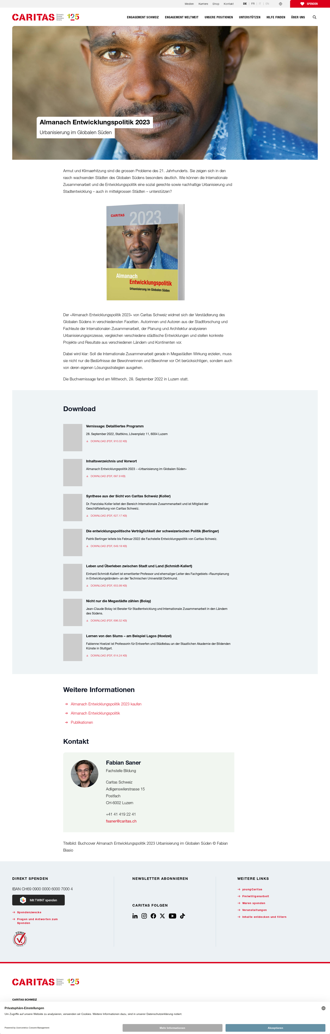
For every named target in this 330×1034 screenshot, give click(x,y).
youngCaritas (252, 889)
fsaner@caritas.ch (121, 821)
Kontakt (229, 3)
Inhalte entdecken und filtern (264, 917)
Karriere (203, 3)
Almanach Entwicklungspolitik (95, 713)
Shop (216, 3)
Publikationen (82, 722)
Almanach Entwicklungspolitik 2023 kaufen (106, 704)
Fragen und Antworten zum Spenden (37, 921)
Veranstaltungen (254, 910)
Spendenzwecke (29, 912)
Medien (189, 3)
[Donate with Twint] (38, 900)
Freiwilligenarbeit (255, 896)
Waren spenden (253, 903)
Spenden (312, 4)
